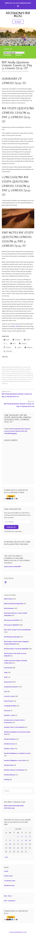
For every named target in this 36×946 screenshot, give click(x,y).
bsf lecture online (7, 377)
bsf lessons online (12, 379)
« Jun (6, 857)
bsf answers (24, 367)
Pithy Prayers (8, 701)
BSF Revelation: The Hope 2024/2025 (16, 649)
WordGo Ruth (8, 765)
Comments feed (9, 881)
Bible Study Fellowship (12, 367)
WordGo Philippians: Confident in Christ (17, 753)
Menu (19, 22)
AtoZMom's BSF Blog (18, 14)
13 (10, 844)
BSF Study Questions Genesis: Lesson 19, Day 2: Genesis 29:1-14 (17, 394)
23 (22, 848)
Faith (5, 677)
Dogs (6, 672)
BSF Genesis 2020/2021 (22, 71)
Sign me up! (11, 527)
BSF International (28, 375)
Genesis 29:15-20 (17, 381)
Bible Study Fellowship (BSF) (13, 603)
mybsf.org (4, 383)
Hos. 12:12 (15, 326)
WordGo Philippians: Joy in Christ (15, 760)
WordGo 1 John (9, 715)
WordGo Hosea (9, 744)
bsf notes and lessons (24, 379)
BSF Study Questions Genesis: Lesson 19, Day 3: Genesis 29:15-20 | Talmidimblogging (17, 431)
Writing (6, 779)
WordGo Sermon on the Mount (14, 770)
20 (10, 848)
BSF (20, 367)
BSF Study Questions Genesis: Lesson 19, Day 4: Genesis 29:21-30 (19, 404)
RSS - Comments (9, 901)
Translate (18, 55)
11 (30, 840)
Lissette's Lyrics (9, 696)
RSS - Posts (8, 896)
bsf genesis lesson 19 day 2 (15, 375)
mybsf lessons (26, 381)
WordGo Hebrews (10, 739)
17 (26, 844)
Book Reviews (9, 608)
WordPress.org (9, 885)
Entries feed (8, 876)
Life (5, 691)
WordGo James (9, 748)
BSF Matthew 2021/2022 (12, 637)
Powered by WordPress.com (17, 932)
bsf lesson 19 (16, 377)
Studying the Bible (10, 706)
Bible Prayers (8, 599)
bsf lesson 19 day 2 (25, 377)
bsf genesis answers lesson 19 (19, 371)
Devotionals (8, 668)
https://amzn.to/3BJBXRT (12, 566)
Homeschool (8, 682)
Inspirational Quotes (11, 687)
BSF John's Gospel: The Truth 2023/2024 (17, 630)
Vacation (7, 710)
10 (26, 840)
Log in (6, 871)
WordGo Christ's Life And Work (14, 727)
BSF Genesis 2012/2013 (11, 620)
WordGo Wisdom (9, 775)
